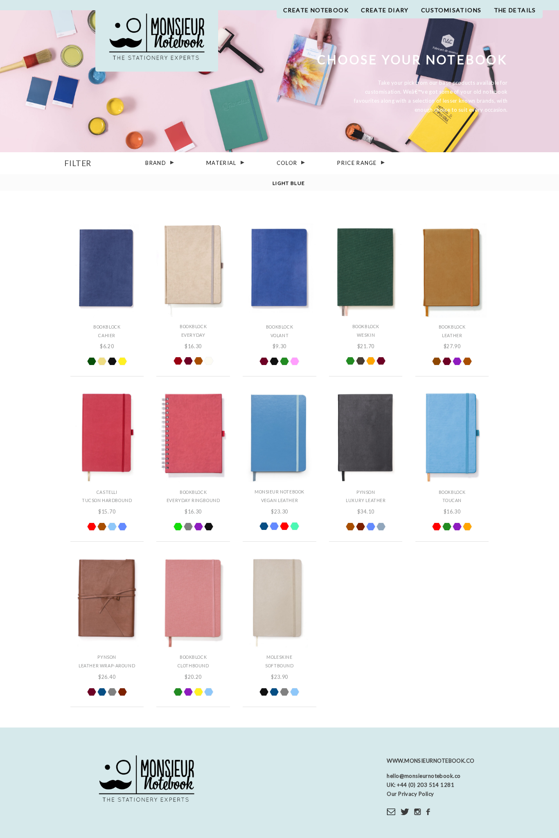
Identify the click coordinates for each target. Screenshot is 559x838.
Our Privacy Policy (410, 794)
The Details (515, 10)
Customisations (451, 10)
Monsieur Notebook (157, 40)
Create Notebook (316, 10)
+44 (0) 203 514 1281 (425, 785)
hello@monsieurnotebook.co (423, 776)
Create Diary (385, 10)
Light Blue (289, 183)
